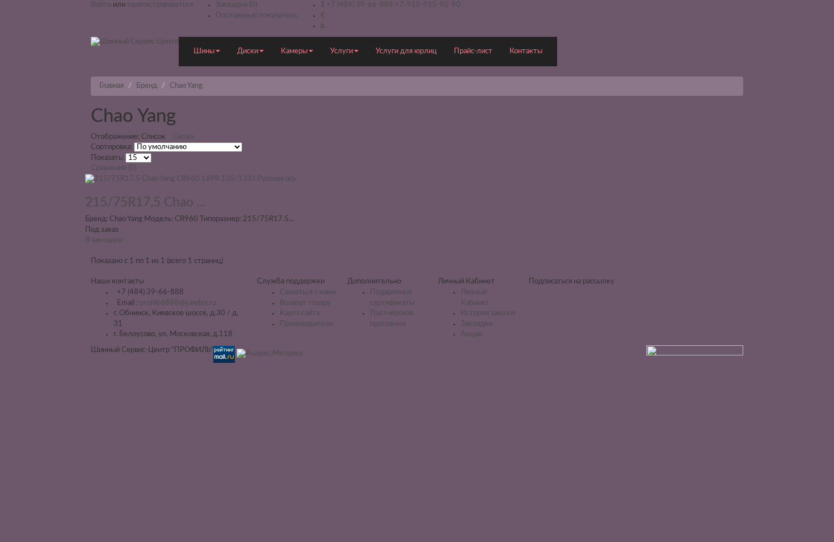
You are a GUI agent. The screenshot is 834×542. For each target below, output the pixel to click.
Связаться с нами (308, 292)
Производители (306, 324)
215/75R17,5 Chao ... (145, 202)
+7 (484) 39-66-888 (359, 5)
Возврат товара (305, 303)
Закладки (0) (236, 5)
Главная (111, 86)
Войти (101, 5)
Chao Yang (186, 86)
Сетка (183, 137)
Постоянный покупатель (257, 15)
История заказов (488, 313)
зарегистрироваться (160, 5)
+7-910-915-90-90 (428, 5)
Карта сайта (299, 313)
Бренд (146, 86)
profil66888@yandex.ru (178, 303)
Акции (471, 334)
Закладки (476, 324)
